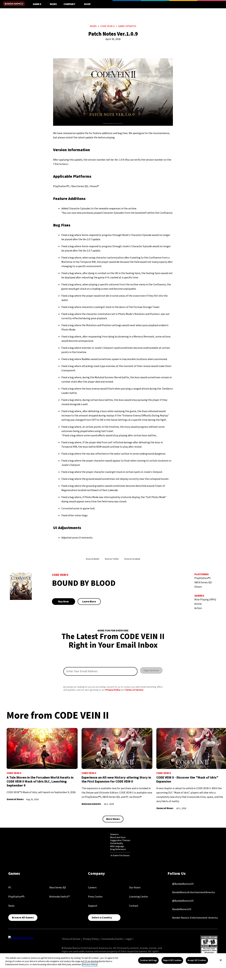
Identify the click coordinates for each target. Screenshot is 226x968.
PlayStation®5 (16, 896)
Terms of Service (134, 690)
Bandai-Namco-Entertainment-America (195, 918)
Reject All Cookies (172, 960)
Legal (129, 939)
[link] (42, 764)
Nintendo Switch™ (59, 896)
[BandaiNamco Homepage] (21, 938)
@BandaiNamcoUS (183, 884)
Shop (87, 4)
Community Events (112, 939)
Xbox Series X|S (57, 887)
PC (9, 887)
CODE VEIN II (107, 26)
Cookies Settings (148, 960)
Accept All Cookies (197, 960)
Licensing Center (138, 896)
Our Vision (134, 887)
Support (92, 906)
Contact (133, 906)
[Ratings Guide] (102, 845)
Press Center (95, 896)
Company (69, 4)
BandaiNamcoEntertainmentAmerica (193, 892)
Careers (92, 887)
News (53, 4)
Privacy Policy (112, 690)
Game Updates (127, 26)
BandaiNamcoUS (181, 909)
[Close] (220, 960)
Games (37, 4)
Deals (11, 906)
